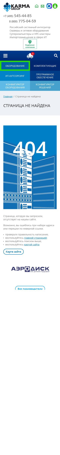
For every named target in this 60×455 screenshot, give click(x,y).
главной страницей (35, 237)
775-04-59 (22, 21)
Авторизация (48, 6)
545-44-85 (17, 16)
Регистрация (55, 6)
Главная (7, 96)
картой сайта (31, 244)
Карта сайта (13, 251)
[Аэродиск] (30, 269)
